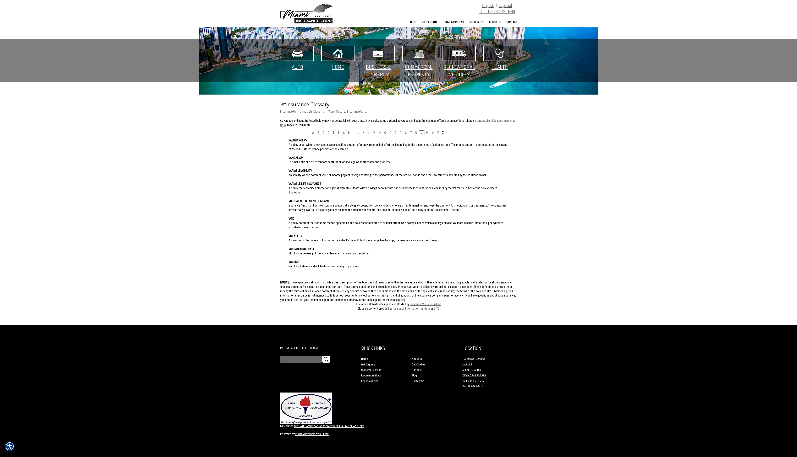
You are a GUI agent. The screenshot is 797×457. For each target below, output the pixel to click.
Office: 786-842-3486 (474, 375)
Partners (417, 369)
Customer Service (371, 369)
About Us (417, 358)
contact (298, 300)
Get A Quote (368, 364)
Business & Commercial (378, 70)
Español (505, 5)
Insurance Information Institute (411, 308)
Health (499, 66)
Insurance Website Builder (425, 304)
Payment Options (371, 375)
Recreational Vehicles (459, 70)
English (488, 5)
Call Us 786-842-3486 (497, 11)
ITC (437, 308)
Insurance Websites (368, 304)
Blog (414, 375)
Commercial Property (419, 70)
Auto (297, 66)
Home (338, 66)
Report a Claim (369, 381)
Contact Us (418, 381)
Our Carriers (418, 364)
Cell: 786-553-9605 (473, 381)
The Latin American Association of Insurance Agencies (329, 426)
